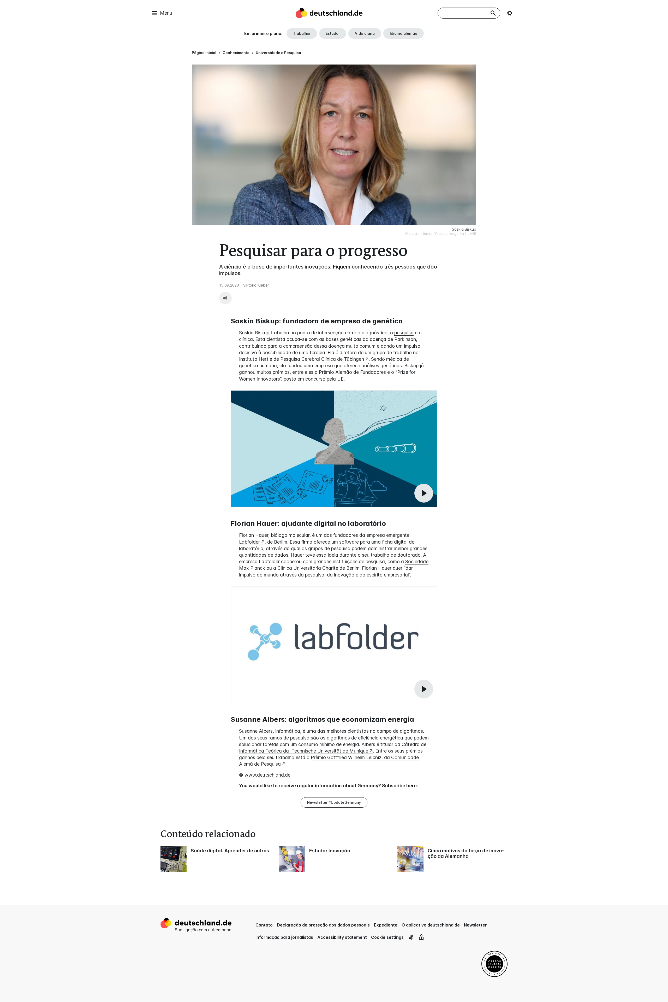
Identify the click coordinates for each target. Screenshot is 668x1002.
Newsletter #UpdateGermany (334, 802)
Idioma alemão (403, 33)
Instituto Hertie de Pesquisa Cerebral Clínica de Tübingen (301, 359)
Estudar (333, 33)
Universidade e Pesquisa (278, 52)
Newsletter (475, 925)
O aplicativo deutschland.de (431, 925)
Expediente (385, 925)
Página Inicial (204, 52)
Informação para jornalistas (284, 937)
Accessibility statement (342, 937)
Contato (264, 925)
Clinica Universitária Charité (307, 568)
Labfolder (249, 542)
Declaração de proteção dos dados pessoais (323, 925)
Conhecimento (236, 52)
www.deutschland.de (267, 775)
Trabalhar (302, 33)
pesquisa (404, 332)
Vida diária (365, 33)
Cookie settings (387, 937)
